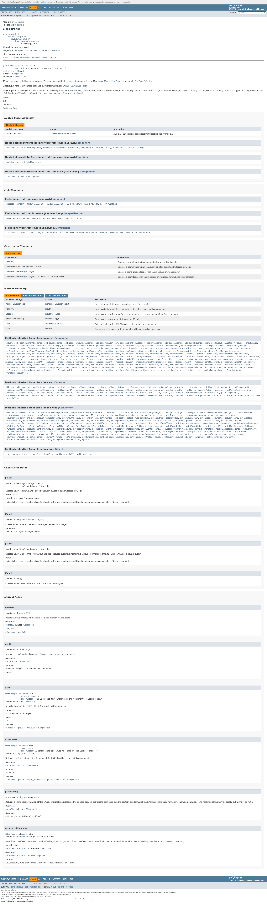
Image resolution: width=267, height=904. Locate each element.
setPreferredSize (151, 437)
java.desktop (18, 22)
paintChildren (138, 426)
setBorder (78, 434)
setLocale (79, 370)
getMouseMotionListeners (135, 354)
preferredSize (212, 393)
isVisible (131, 359)
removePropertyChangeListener (21, 367)
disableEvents (130, 346)
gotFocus (78, 356)
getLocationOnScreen (88, 354)
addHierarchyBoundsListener (78, 343)
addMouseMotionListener (197, 343)
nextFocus (27, 362)
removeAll (69, 395)
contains (41, 346)
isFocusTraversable (237, 356)
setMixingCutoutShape (127, 370)
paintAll (38, 362)
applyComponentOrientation (142, 387)
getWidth (115, 423)
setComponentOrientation (213, 367)
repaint (76, 367)
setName (144, 370)
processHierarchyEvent (179, 362)
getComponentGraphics (198, 415)
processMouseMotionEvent (126, 429)
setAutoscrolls (46, 434)
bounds (240, 343)
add (16, 343)
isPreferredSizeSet (91, 359)
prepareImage (64, 362)
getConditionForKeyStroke (18, 418)
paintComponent (155, 426)
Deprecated (54, 7)
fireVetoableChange (217, 412)
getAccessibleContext (55, 304)
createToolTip (111, 412)
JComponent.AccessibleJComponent (22, 176)
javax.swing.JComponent (27, 41)
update (85, 440)
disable (125, 412)
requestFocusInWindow (144, 367)
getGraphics (106, 418)
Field (20, 16)
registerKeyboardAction (174, 429)
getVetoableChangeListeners (76, 423)
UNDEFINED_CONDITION (57, 233)
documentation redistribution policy (80, 899)
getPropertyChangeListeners (233, 354)
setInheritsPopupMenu (16, 437)
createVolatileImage (87, 346)
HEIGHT (46, 218)
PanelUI (10, 309)
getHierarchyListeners (159, 351)
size (185, 370)
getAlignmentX (28, 415)
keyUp (150, 359)
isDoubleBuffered (163, 423)
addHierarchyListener (107, 343)
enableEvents (172, 346)
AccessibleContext (15, 304)
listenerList (12, 233)
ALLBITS (17, 218)
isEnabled (190, 356)
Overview (5, 7)
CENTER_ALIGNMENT (55, 204)
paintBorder (123, 426)
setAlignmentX (12, 434)
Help (71, 7)
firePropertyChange (213, 346)
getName (201, 354)
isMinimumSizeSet (70, 359)
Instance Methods (33, 295)
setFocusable (12, 370)
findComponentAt (240, 387)
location (180, 359)
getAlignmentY (45, 415)
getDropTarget (213, 348)
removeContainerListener (89, 395)
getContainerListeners (147, 390)
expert (24, 748)
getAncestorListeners (65, 415)
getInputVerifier (189, 418)
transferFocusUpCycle (16, 373)
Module (15, 7)
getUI (47, 309)
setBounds (181, 367)
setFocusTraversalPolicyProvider (193, 395)
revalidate (202, 431)
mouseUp (9, 362)
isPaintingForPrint (15, 426)
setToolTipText (197, 437)
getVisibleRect (101, 423)
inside (129, 356)
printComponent (13, 429)
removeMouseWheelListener (236, 365)
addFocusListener (53, 343)
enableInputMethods (191, 346)
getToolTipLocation (173, 421)
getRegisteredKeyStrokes (124, 421)
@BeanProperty (12, 693)
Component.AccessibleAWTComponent (23, 148)
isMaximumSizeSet (50, 359)
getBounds (116, 348)
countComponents (195, 387)
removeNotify (249, 429)
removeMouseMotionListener (207, 365)
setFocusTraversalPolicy (160, 395)
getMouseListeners (110, 354)
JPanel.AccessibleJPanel (63, 133)
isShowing (108, 359)
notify (58, 454)
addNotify (34, 412)
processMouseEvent (101, 429)
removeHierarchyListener (104, 365)
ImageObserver (10, 50)
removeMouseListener (180, 365)
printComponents (229, 393)
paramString (50, 319)
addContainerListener (44, 387)
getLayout (220, 390)
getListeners (231, 418)
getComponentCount (85, 390)
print (208, 426)
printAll (217, 426)
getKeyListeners (40, 354)
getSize (40, 356)
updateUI (48, 328)
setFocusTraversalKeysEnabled (36, 370)
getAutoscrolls (86, 415)
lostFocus (192, 359)
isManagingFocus (209, 423)
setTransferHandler (217, 437)
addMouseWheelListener (223, 343)
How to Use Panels (113, 81)
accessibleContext (14, 204)
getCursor (198, 348)
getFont (64, 351)
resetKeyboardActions (173, 431)
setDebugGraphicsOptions (124, 434)
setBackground (64, 434)
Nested (13, 16)
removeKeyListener (158, 365)
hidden (24, 693)
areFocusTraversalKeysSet (171, 387)
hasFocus (104, 356)
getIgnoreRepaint (182, 351)
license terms (53, 899)
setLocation (93, 370)
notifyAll (69, 454)
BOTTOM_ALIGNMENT (35, 204)
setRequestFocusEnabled (174, 437)
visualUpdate (27, 696)
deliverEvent (212, 387)
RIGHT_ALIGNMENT (92, 204)
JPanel (8, 262)
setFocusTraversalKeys (205, 434)
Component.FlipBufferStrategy (128, 148)
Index (64, 7)
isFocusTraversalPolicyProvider (91, 393)
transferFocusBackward (229, 370)
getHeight (119, 418)
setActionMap (240, 431)
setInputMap (36, 437)
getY (131, 423)
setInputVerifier (53, 437)
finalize (26, 454)
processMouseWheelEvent (233, 362)
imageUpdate (117, 356)
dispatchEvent (147, 346)
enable (160, 346)
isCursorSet (159, 356)
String (9, 314)
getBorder (146, 415)
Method (37, 16)
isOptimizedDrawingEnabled (245, 423)
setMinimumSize (90, 437)
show (172, 370)
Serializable (40, 50)
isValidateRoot (99, 426)
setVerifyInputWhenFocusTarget (21, 440)
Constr (28, 16)
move (17, 362)
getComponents (104, 390)
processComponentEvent (100, 362)
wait (79, 454)
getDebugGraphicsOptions (47, 418)
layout (143, 393)
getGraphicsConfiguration (100, 351)
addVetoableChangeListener (55, 412)
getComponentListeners (151, 348)
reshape (191, 431)
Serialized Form (10, 108)
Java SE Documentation (51, 892)
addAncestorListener (16, 412)
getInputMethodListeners (225, 351)
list (158, 359)
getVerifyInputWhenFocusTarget (44, 423)
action (8, 343)
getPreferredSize (100, 421)
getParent (212, 354)
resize (161, 367)
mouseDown (204, 359)
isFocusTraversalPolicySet (124, 393)
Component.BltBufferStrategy (96, 148)
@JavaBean (8, 65)
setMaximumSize (72, 437)
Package (24, 7)
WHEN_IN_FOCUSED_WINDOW (138, 233)
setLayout (217, 395)
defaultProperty (22, 65)
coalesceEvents (26, 346)
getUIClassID (51, 314)
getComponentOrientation (178, 348)
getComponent (31, 390)
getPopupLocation (80, 421)
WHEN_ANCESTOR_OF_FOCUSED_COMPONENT (89, 233)
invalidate (11, 393)
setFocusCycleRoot (136, 395)
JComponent (17, 74)
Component (83, 143)
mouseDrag (216, 359)
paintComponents (194, 393)
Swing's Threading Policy (75, 86)
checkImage (251, 343)
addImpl (61, 387)
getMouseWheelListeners (182, 354)
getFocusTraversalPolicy (199, 390)
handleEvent (92, 356)
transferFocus (208, 370)
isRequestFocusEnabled (77, 426)
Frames (33, 12)
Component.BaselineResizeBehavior (61, 148)
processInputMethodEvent (206, 362)
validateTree (12, 398)
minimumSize (177, 393)
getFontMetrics (90, 418)
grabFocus (141, 423)
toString (194, 370)
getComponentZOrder (123, 390)
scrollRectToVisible (220, 431)
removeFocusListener (43, 365)
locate (165, 393)
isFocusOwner (218, 356)
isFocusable (203, 356)
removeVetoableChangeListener (21, 431)
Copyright (4, 896)
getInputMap (157, 418)
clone (8, 454)
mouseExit (242, 359)
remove (251, 362)
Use (40, 7)
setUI (47, 324)
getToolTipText (193, 421)
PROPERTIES (57, 218)
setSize (154, 370)
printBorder (231, 426)
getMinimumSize (31, 421)
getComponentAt (47, 390)
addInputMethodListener (132, 343)
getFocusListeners (14, 351)
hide (150, 423)
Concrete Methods (56, 295)
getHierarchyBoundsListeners (131, 351)
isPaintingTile (55, 426)
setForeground (236, 434)
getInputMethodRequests (17, 354)
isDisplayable (175, 356)
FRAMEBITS (36, 218)
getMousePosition (159, 354)
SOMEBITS (69, 218)
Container (82, 157)
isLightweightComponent (187, 423)
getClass (37, 454)
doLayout (225, 387)
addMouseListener (173, 343)
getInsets (205, 418)
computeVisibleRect (81, 412)
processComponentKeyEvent (36, 429)
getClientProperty (175, 415)
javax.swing (18, 25)
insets (250, 390)
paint (111, 426)
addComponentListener (31, 343)
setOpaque (135, 437)
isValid (119, 359)
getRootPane (145, 421)
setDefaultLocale (148, 434)
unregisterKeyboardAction (66, 440)
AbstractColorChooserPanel (17, 57)
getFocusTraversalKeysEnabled (42, 351)
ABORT (8, 218)
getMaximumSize (13, 421)
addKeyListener (154, 343)
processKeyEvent (81, 429)
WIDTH (79, 218)
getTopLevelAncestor (231, 421)
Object (59, 449)
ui (43, 233)
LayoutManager (20, 271)
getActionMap (12, 415)
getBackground (101, 348)
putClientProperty (150, 429)
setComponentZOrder (114, 395)
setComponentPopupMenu (97, 434)
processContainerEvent (17, 395)
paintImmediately (174, 426)
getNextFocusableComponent (55, 421)
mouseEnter (229, 359)
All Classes (59, 12)
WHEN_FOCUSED (116, 233)
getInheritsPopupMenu (138, 418)
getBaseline (103, 415)
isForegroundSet (13, 359)
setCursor (233, 367)
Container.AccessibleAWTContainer (23, 162)
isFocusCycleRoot (43, 393)
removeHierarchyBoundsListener (73, 365)
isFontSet (254, 356)
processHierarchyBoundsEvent (151, 362)
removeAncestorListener (228, 429)
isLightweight (31, 359)
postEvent (50, 362)
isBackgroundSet (142, 356)
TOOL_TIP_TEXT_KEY (30, 233)
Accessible (54, 50)
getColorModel (130, 348)
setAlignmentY (29, 434)
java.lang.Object (11, 34)
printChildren (246, 426)
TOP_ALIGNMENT (110, 204)
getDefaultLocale (71, 418)
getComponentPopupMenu (223, 415)
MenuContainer (25, 50)
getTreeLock (66, 356)
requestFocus (109, 367)
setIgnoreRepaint (63, 370)
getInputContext (201, 351)
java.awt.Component (17, 36)
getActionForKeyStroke (240, 412)
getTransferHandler (15, 423)
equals (16, 454)
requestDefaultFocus (69, 431)
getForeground (77, 351)
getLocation (69, 354)
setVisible (45, 440)
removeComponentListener (18, 365)
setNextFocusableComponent (114, 437)
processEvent (37, 395)
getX (124, 423)
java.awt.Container (20, 39)
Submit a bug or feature (9, 890)
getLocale (56, 354)
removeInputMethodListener (133, 365)
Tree (45, 7)
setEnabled (185, 434)
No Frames (44, 12)
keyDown (142, 359)
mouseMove (254, 359)
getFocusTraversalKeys (173, 390)
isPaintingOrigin (36, 426)
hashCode (48, 454)
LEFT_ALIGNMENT (74, 204)
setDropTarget (247, 367)
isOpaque (224, 423)
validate (255, 395)
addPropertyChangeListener (82, 387)
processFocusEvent (123, 362)
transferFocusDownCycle (237, 395)
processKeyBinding (61, 429)
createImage (54, 346)
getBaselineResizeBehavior (125, 415)
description (20, 68)
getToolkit (52, 356)
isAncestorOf (25, 393)
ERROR (26, 218)
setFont (223, 434)
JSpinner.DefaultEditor (44, 57)
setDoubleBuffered (168, 434)
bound (24, 745)
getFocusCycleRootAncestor (236, 348)
